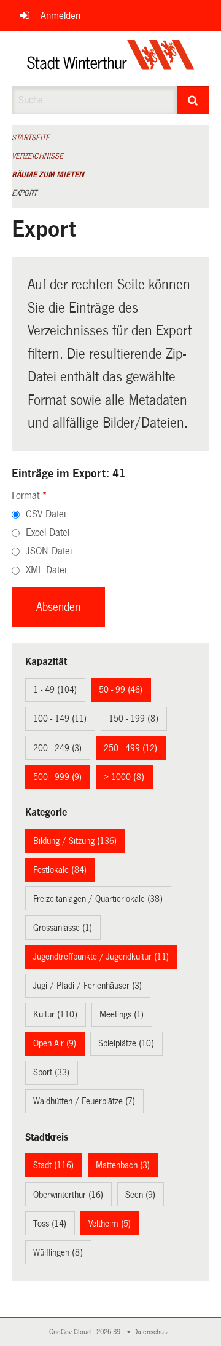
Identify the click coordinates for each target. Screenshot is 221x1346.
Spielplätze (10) (126, 1043)
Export (24, 193)
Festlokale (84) (60, 870)
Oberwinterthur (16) (68, 1195)
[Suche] (193, 100)
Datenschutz (153, 1332)
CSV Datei (46, 514)
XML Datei (46, 570)
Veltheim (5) (109, 1224)
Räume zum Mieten (48, 174)
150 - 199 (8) (133, 718)
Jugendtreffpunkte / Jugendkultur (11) (101, 957)
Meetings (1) (121, 1014)
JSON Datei (49, 551)
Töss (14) (49, 1224)
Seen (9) (140, 1195)
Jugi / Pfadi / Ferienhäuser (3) (87, 985)
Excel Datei (47, 532)
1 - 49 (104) (55, 690)
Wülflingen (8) (58, 1252)
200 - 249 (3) (57, 748)
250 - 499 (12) (130, 748)
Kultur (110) (55, 1014)
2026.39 (109, 1332)
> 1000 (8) (124, 777)
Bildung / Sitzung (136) (75, 841)
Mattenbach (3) (123, 1165)
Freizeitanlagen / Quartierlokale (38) (98, 899)
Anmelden (60, 15)
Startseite (31, 137)
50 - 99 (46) (120, 690)
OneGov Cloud (72, 1332)
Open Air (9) (54, 1043)
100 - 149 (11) (60, 718)
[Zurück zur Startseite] (111, 58)
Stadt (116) (53, 1165)
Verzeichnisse (37, 156)
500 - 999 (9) (57, 777)
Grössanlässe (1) (62, 928)
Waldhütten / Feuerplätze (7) (84, 1101)
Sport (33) (51, 1072)
